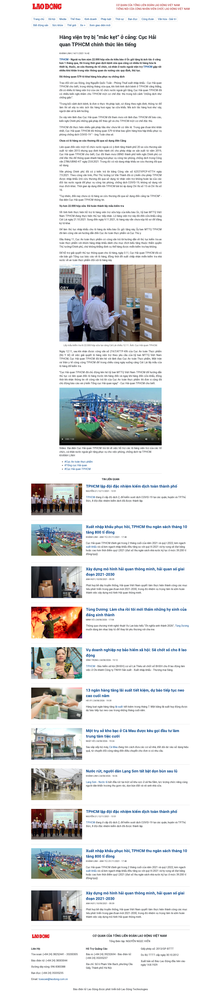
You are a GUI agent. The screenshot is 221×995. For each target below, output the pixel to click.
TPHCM (64, 59)
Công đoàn (148, 19)
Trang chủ (38, 19)
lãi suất (119, 706)
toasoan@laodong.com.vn (53, 979)
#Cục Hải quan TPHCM (77, 469)
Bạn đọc (132, 19)
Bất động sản (40, 25)
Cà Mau (113, 747)
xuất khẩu (91, 546)
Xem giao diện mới (100, 25)
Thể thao (75, 19)
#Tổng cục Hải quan (75, 465)
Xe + (82, 25)
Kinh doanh (91, 19)
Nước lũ (103, 782)
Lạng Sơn (91, 782)
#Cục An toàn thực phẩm (78, 461)
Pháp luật (106, 19)
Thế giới (71, 25)
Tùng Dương (182, 625)
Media (62, 19)
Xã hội (51, 19)
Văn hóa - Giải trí (167, 19)
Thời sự (119, 19)
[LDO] (56, 500)
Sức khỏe (57, 25)
